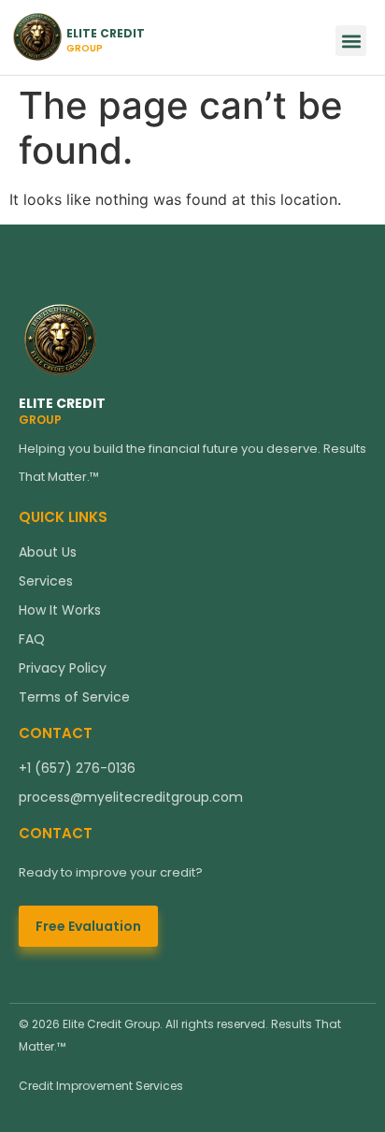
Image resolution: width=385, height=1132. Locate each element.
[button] (350, 40)
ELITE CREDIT (62, 403)
